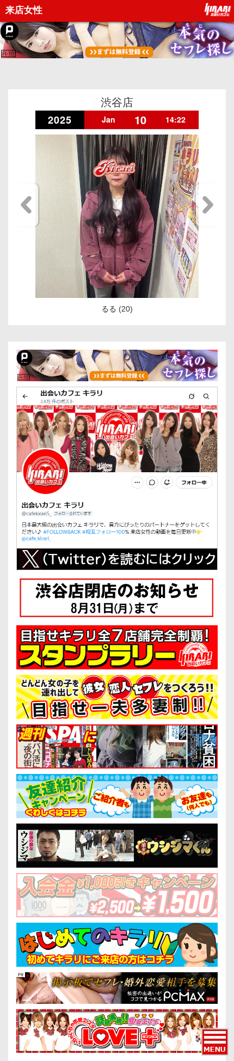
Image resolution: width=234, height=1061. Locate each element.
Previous (28, 204)
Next (206, 204)
